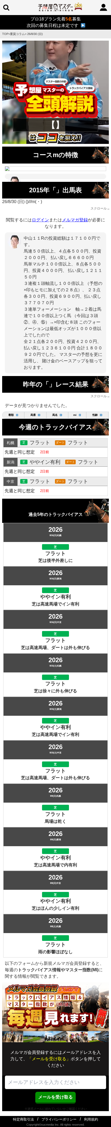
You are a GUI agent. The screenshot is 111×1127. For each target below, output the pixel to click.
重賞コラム (17, 34)
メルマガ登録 (75, 220)
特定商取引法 (23, 1119)
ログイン (40, 220)
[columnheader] (13, 415)
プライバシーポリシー (59, 1119)
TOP (5, 34)
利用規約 (91, 1119)
